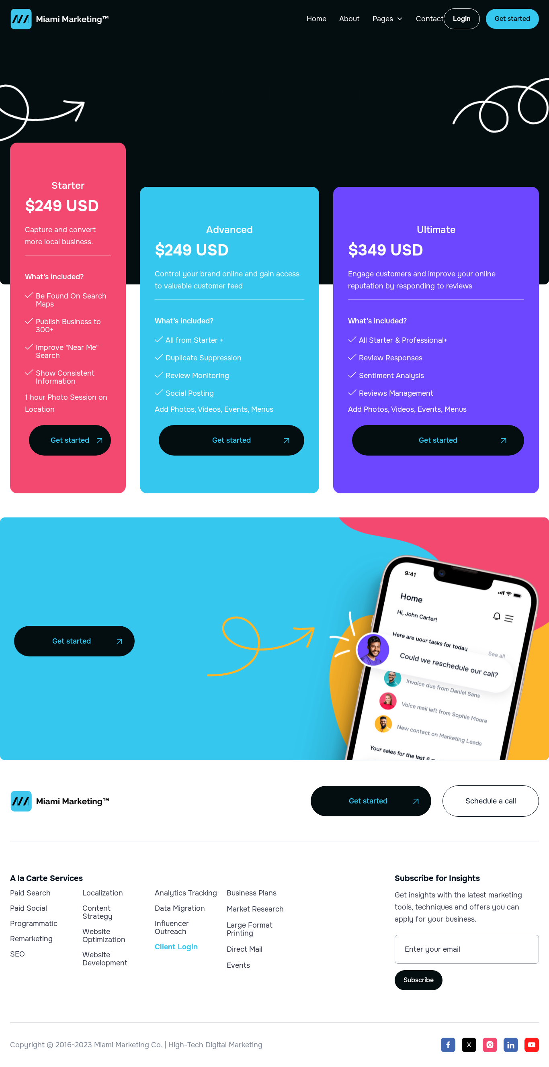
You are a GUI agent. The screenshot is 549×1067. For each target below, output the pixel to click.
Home (316, 19)
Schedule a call (490, 801)
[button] (388, 19)
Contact (430, 19)
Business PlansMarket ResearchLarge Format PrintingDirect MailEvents (255, 929)
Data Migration (180, 908)
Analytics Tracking (186, 893)
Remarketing (31, 939)
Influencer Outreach (172, 928)
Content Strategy (97, 912)
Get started (512, 18)
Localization (102, 893)
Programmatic (33, 924)
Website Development (104, 959)
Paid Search (30, 893)
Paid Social (28, 908)
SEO (17, 954)
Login (462, 18)
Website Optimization (103, 936)
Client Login (176, 947)
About (349, 19)
